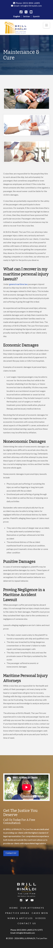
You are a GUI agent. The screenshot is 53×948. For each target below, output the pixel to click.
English (16, 16)
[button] (46, 25)
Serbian (26, 16)
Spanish (36, 16)
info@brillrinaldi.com (25, 933)
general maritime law (18, 284)
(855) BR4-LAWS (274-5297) (30, 930)
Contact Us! (11, 853)
